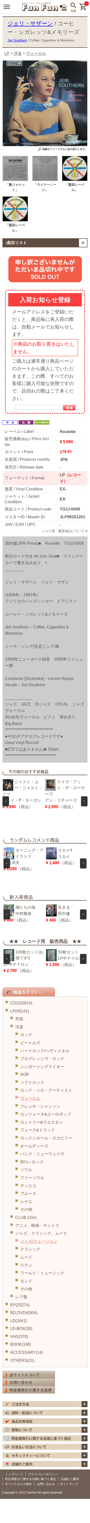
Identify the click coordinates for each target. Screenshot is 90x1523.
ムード (26, 1257)
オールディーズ (34, 1146)
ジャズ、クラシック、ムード (41, 1233)
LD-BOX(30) (21, 1328)
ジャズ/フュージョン (38, 1241)
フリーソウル (32, 1178)
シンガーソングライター (42, 1067)
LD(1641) (18, 1321)
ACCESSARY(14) (26, 1352)
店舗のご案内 (70, 1479)
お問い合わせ (46, 1484)
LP (7, 53)
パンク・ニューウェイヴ (42, 1154)
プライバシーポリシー (43, 1474)
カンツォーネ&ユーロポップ (45, 1114)
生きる (64, 907)
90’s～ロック (32, 1162)
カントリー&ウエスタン (41, 1122)
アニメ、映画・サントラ (37, 1225)
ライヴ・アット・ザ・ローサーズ (65, 788)
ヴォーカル (30, 1098)
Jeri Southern (17, 40)
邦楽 (19, 1019)
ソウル (26, 1170)
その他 (26, 1209)
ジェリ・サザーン (30, 23)
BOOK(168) (20, 1344)
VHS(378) (19, 1336)
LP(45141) (19, 1011)
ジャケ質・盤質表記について (63, 531)
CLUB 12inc (26, 1217)
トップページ (14, 1474)
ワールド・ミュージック (42, 1273)
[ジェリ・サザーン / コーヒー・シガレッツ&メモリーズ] (15, 179)
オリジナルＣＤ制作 (18, 1484)
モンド (26, 1281)
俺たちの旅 (26, 907)
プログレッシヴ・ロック (42, 1058)
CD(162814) (21, 1003)
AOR (24, 1074)
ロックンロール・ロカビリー (46, 1138)
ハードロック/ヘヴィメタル (44, 1051)
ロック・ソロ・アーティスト (46, 1090)
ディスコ (28, 1186)
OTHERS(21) (22, 1360)
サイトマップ (69, 1484)
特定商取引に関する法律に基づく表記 (30, 1479)
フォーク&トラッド (37, 1130)
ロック (26, 1035)
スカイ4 (65, 850)
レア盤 (21, 1297)
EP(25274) (20, 1305)
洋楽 (19, 1027)
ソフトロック (32, 1082)
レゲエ (26, 1201)
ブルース (28, 1193)
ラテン (26, 1265)
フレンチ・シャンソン (40, 1106)
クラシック (30, 1249)
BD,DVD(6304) (23, 1313)
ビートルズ (30, 1043)
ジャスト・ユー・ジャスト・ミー (22, 788)
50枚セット (68, 952)
